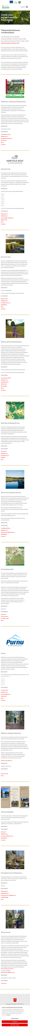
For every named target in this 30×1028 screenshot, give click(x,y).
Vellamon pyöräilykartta (6, 760)
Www (2, 142)
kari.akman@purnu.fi (5, 694)
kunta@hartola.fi (5, 455)
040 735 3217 (4, 384)
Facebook (3, 144)
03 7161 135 (3, 140)
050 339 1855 (4, 386)
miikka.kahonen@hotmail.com (8, 532)
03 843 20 (3, 457)
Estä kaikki (14, 1021)
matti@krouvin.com (5, 302)
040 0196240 (4, 534)
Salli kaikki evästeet (14, 1024)
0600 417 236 (4, 220)
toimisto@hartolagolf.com (7, 218)
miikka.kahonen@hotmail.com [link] (8, 972)
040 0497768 (4, 304)
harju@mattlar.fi (5, 382)
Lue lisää (8, 1014)
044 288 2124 (4, 838)
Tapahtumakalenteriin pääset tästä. (10, 43)
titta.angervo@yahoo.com (7, 836)
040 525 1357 (4, 696)
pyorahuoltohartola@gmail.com (8, 895)
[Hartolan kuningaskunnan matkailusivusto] (5, 7)
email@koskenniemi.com (6, 138)
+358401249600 (4, 897)
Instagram (3, 390)
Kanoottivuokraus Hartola (7, 968)
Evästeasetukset (14, 1018)
